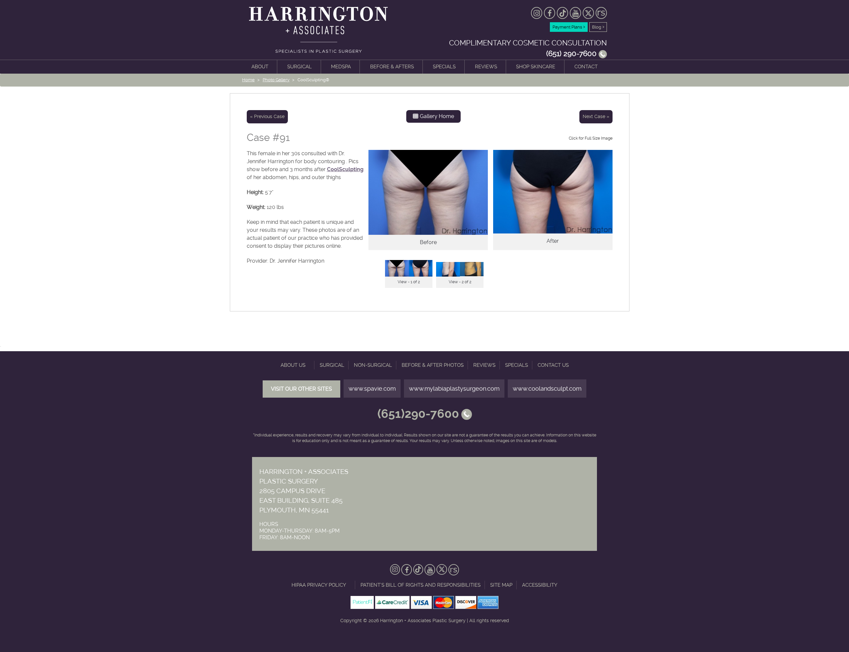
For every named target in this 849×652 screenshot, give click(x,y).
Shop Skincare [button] (535, 67)
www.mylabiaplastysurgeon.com (454, 388)
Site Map (501, 585)
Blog (598, 26)
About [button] (259, 67)
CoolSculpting (345, 169)
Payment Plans (569, 26)
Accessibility (539, 585)
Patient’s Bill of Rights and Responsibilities (420, 585)
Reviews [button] (486, 67)
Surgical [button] (299, 67)
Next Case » (596, 116)
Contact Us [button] (553, 365)
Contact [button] (586, 67)
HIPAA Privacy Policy (319, 585)
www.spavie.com (372, 388)
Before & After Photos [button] (433, 365)
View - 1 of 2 (409, 282)
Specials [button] (444, 67)
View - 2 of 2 (460, 282)
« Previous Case (267, 116)
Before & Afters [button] (392, 67)
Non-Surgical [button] (373, 365)
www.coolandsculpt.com (547, 388)
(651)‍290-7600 (418, 414)
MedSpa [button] (341, 67)
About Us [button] (293, 365)
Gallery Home (437, 116)
